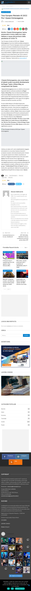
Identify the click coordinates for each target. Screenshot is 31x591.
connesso (9, 326)
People (2, 425)
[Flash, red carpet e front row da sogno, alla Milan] (4, 562)
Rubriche (3, 409)
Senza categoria (6, 12)
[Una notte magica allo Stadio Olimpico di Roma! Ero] (26, 541)
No (12, 588)
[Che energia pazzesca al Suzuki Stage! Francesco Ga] (26, 555)
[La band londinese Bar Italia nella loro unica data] (19, 555)
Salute (2, 412)
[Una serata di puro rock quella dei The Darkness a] (12, 541)
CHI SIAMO (4, 520)
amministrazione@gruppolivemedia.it (10, 496)
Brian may (21, 175)
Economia (3, 415)
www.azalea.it (23, 58)
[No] (29, 585)
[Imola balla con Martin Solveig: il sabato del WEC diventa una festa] (22, 274)
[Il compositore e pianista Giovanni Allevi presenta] (12, 555)
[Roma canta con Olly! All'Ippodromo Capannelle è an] (19, 541)
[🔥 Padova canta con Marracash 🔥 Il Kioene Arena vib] (26, 562)
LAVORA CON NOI (5, 523)
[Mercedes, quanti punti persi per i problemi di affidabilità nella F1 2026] (22, 255)
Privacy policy (20, 588)
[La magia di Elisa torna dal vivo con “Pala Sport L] (19, 548)
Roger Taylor (4, 177)
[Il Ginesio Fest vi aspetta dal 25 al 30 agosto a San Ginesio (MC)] (9, 255)
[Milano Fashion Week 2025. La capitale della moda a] (26, 570)
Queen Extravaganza (13, 175)
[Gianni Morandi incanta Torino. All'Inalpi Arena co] (4, 555)
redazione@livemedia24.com (14, 486)
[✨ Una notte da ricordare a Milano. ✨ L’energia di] (12, 570)
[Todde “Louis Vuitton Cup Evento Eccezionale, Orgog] (4, 548)
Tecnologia (3, 418)
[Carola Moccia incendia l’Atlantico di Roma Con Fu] (4, 570)
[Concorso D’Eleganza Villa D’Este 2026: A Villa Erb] (12, 548)
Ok (8, 588)
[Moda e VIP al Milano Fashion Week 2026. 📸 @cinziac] (19, 562)
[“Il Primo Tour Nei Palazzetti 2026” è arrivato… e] (26, 548)
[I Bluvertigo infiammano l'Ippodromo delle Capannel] (4, 541)
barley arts (10, 177)
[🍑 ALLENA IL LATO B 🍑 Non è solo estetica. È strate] (12, 562)
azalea (6, 175)
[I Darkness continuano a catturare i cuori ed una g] (19, 570)
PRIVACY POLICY (5, 527)
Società (3, 421)
